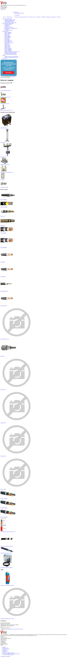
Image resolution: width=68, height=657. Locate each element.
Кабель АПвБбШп (8, 49)
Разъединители (7, 26)
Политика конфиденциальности (8, 652)
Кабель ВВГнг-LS (8, 41)
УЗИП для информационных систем (11, 57)
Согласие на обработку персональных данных (11, 653)
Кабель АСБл (7, 35)
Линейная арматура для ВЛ (10, 20)
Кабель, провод (5, 31)
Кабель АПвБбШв (8, 48)
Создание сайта (3, 656)
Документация (15, 12)
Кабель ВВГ (7, 38)
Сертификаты (17, 15)
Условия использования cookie (8, 654)
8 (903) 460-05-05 (3, 0)
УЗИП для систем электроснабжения (11, 56)
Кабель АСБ (7, 34)
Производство (5, 650)
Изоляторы (7, 29)
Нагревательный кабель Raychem (11, 52)
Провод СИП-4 (7, 47)
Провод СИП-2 (7, 45)
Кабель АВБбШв (8, 32)
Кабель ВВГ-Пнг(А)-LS (9, 42)
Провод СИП (7, 44)
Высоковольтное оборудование (8, 23)
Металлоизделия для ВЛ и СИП (10, 22)
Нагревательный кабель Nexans (10, 53)
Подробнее (13, 76)
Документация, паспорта (19, 13)
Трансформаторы (8, 24)
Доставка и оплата (6, 648)
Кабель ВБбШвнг (8, 37)
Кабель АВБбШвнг (8, 33)
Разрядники (7, 25)
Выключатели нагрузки (9, 27)
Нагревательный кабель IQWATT (11, 54)
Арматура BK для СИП (9, 21)
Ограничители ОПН (8, 30)
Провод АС (7, 43)
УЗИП (4, 55)
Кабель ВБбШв (7, 36)
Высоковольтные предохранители (11, 28)
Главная (2, 77)
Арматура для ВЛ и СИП (7, 18)
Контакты (4, 651)
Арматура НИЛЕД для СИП (10, 19)
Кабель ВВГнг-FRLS (8, 40)
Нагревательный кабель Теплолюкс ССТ (12, 51)
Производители (5, 647)
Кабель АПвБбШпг (8, 50)
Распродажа (5, 58)
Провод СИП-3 (7, 46)
